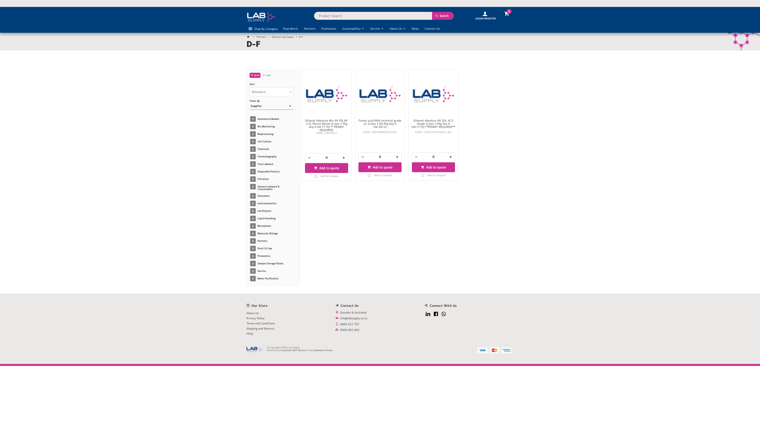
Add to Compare (329, 176)
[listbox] (272, 91)
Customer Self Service (293, 350)
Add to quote (328, 168)
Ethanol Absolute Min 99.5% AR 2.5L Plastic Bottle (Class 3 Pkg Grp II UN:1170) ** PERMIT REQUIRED (326, 125)
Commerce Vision (322, 350)
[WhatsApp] (443, 314)
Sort (252, 84)
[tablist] (380, 61)
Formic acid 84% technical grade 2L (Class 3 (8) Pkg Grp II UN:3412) (380, 123)
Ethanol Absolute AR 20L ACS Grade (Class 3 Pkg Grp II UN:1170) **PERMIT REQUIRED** (433, 123)
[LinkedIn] (428, 314)
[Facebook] (435, 314)
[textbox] (373, 16)
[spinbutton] (326, 157)
